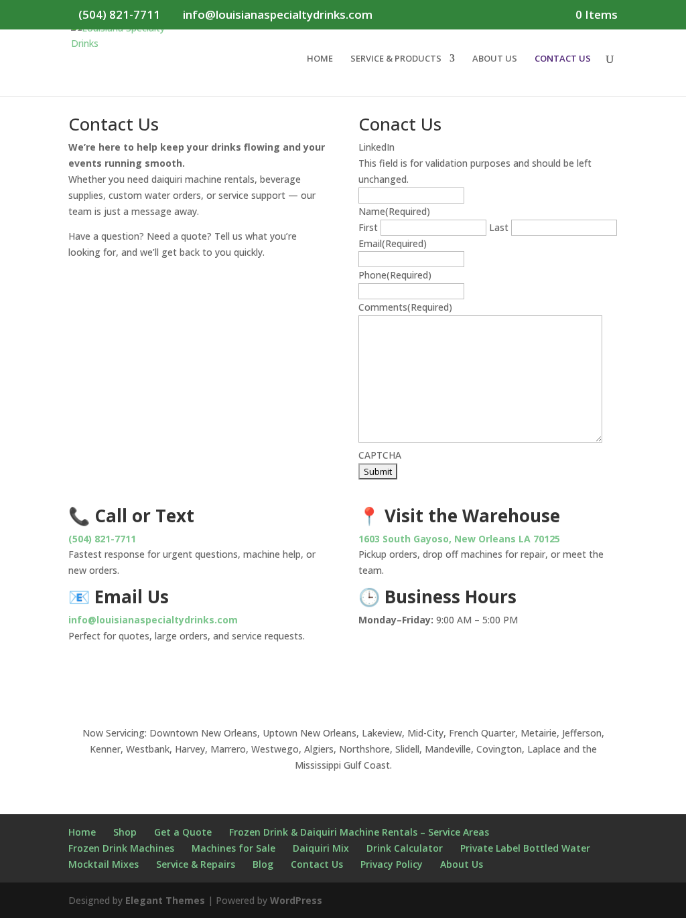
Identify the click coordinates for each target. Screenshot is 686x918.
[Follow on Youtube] (356, 681)
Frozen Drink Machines (121, 848)
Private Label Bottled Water (525, 848)
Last (498, 227)
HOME (320, 59)
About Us (461, 864)
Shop (125, 832)
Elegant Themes (165, 900)
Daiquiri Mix (321, 848)
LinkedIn (376, 147)
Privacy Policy (391, 864)
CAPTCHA (379, 455)
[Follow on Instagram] (329, 681)
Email (392, 243)
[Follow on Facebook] (303, 681)
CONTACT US (563, 59)
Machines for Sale (233, 848)
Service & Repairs (195, 864)
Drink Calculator (404, 848)
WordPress (296, 900)
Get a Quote (183, 832)
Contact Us (317, 864)
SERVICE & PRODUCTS (395, 59)
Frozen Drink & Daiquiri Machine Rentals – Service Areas (359, 832)
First (368, 227)
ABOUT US (494, 59)
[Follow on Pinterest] (383, 681)
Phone (394, 275)
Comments (405, 307)
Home (82, 832)
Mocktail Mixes (103, 864)
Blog (263, 864)
